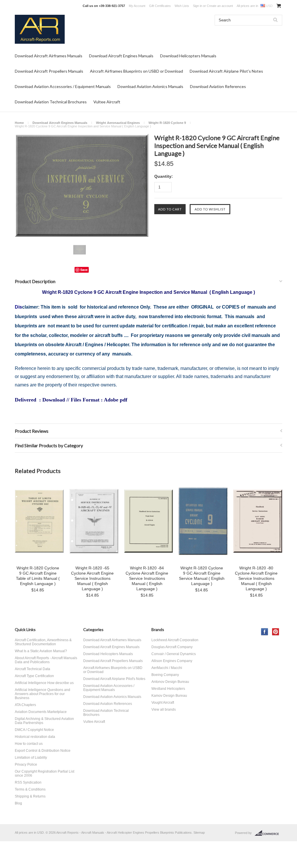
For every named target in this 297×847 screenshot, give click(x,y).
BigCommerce (268, 833)
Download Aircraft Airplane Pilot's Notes (226, 71)
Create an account (220, 6)
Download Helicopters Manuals (188, 55)
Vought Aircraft (162, 703)
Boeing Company (165, 675)
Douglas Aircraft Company (172, 647)
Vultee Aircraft (106, 101)
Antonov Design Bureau (170, 682)
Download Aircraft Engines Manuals (121, 55)
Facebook (264, 631)
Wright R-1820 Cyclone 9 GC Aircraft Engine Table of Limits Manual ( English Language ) (38, 576)
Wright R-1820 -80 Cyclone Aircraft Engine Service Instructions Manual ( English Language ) (256, 578)
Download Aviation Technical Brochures (51, 101)
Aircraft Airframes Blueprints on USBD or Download (136, 71)
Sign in (197, 6)
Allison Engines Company (171, 661)
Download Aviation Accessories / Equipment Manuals (63, 86)
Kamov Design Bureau (169, 696)
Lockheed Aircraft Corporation (174, 640)
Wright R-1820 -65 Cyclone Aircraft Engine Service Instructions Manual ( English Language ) (92, 578)
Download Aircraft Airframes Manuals (48, 55)
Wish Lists (182, 6)
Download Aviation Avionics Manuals (150, 86)
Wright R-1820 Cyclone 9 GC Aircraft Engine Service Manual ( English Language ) (201, 576)
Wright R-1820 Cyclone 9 (167, 122)
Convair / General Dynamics (173, 654)
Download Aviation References (218, 86)
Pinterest (275, 631)
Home (19, 122)
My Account (137, 6)
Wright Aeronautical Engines (118, 122)
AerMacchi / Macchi (166, 668)
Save (84, 269)
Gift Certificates (160, 6)
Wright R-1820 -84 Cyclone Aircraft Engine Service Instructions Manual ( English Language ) (147, 578)
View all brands (163, 709)
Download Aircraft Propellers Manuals (49, 71)
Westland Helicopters (168, 689)
